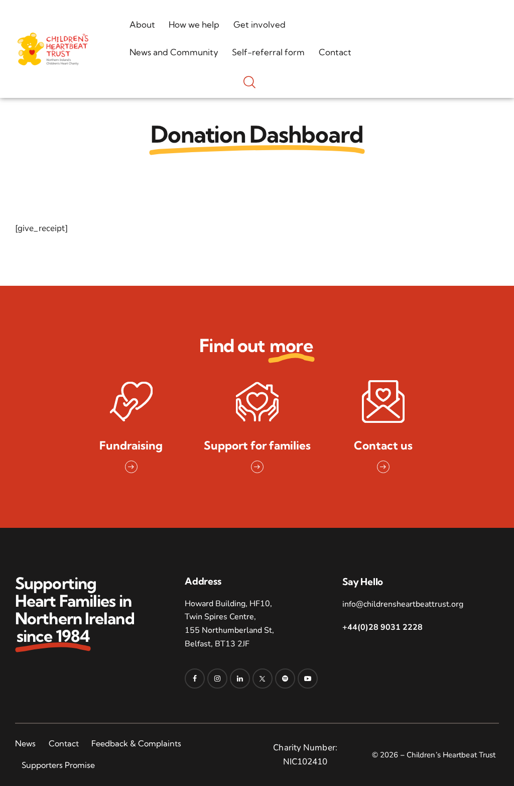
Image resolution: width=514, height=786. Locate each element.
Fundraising (131, 446)
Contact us (383, 446)
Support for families (257, 446)
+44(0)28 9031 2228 (382, 627)
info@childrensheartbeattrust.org (402, 604)
